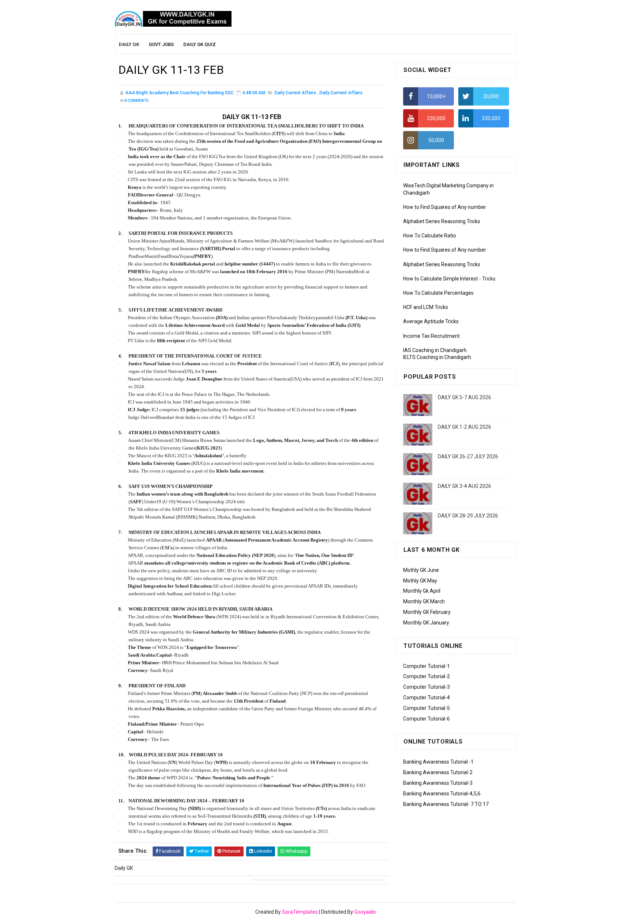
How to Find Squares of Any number (444, 207)
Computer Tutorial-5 (426, 708)
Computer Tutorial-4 (426, 697)
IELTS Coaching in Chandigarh (437, 357)
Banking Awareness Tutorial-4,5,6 (442, 793)
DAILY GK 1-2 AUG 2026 (464, 427)
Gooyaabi (365, 912)
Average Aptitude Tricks (431, 321)
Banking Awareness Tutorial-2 (438, 772)
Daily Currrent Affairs (341, 92)
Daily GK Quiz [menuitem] (199, 44)
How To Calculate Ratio (429, 235)
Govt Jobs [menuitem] (161, 44)
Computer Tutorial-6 (426, 719)
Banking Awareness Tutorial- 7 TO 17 (446, 804)
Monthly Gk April (421, 591)
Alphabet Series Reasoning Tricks (441, 221)
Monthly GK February (427, 612)
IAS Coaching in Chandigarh (435, 350)
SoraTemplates (300, 912)
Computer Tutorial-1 (426, 666)
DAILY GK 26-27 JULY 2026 (468, 456)
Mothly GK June (421, 570)
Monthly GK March (424, 601)
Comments (137, 101)
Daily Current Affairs (295, 92)
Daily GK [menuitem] (129, 44)
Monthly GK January (426, 623)
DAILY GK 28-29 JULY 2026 (468, 516)
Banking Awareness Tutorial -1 (438, 762)
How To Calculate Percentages (438, 293)
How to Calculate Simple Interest (440, 279)
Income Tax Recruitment (431, 336)
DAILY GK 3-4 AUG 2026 (464, 486)
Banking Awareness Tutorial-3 (438, 783)
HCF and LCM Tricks (425, 307)
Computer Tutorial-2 (426, 676)
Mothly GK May (420, 581)
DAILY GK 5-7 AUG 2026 (464, 397)
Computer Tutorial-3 (426, 687)
